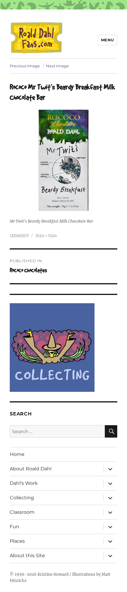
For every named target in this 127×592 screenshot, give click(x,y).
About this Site (27, 555)
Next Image (57, 65)
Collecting (22, 497)
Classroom (22, 512)
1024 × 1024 (46, 235)
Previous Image (25, 65)
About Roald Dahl (30, 469)
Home (17, 454)
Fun (14, 526)
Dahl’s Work (24, 483)
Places (17, 541)
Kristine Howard (53, 574)
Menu (107, 39)
